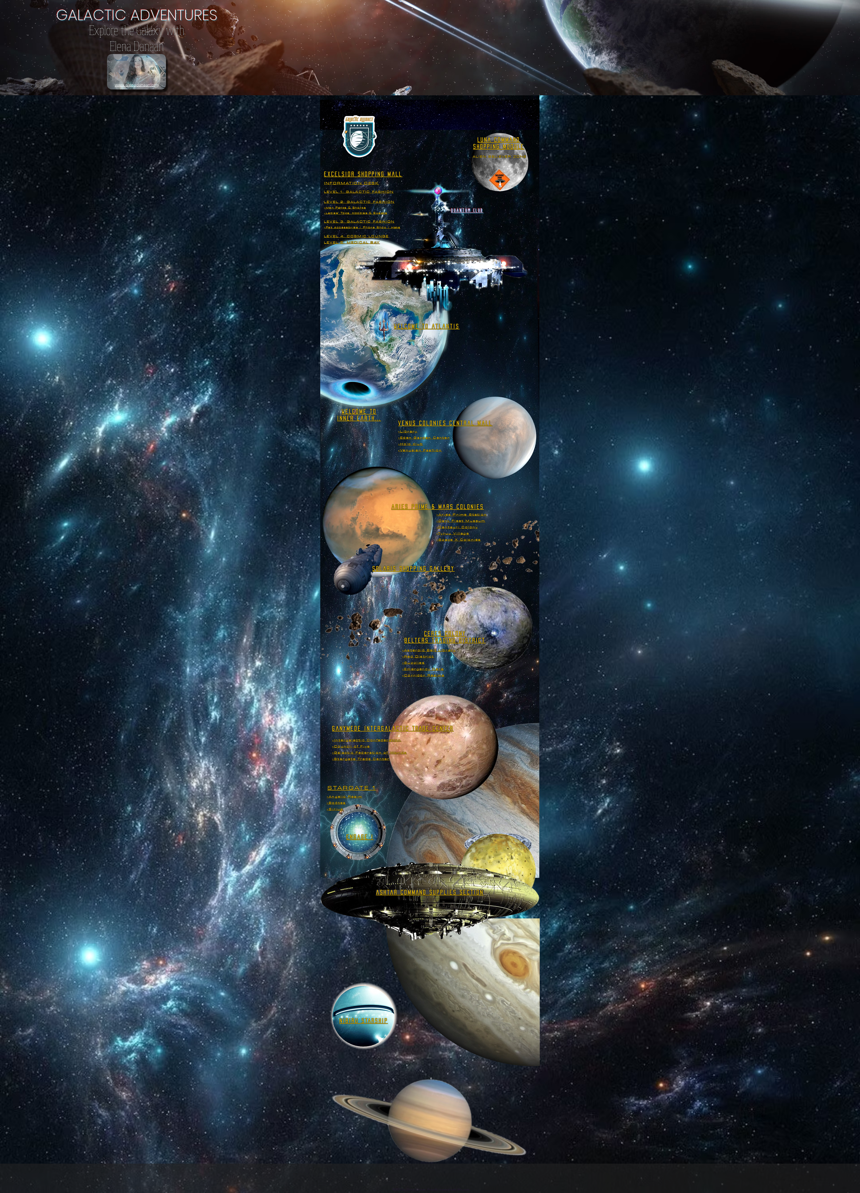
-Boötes (336, 803)
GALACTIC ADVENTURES (136, 14)
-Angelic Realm (344, 796)
